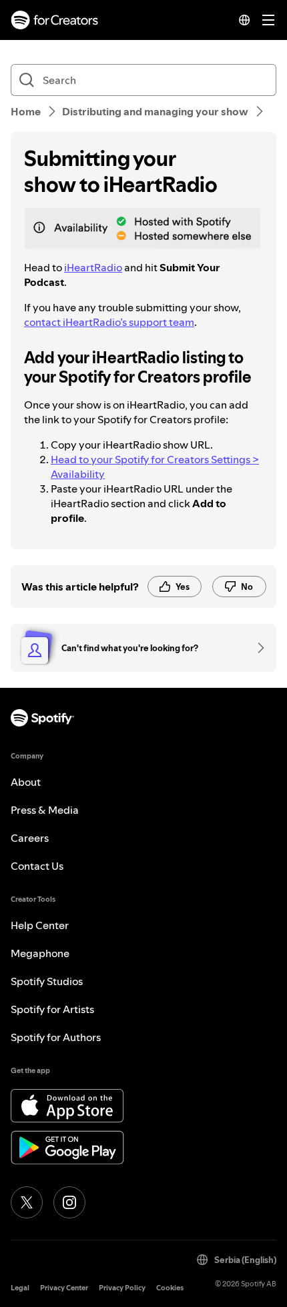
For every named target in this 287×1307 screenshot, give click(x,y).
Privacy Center (64, 1288)
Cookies (170, 1288)
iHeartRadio (93, 267)
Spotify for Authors (56, 1037)
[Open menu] (268, 20)
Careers (30, 837)
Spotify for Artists (52, 1009)
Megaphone (40, 953)
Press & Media (45, 809)
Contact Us (37, 865)
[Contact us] (256, 648)
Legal (20, 1288)
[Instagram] (69, 1202)
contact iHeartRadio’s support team (109, 322)
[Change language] (244, 20)
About (26, 781)
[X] (27, 1202)
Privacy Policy (122, 1288)
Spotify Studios (47, 981)
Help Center (40, 925)
